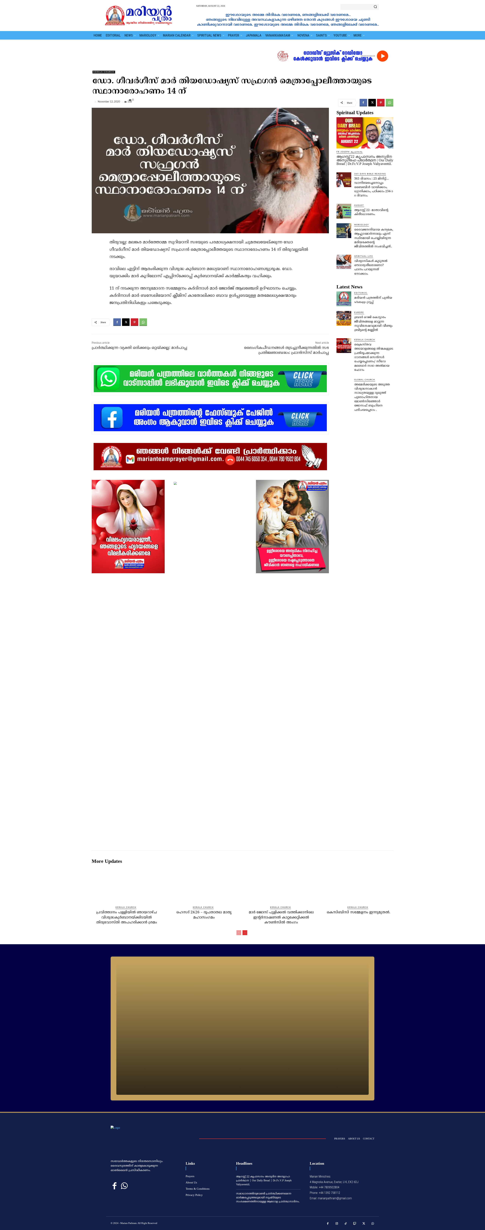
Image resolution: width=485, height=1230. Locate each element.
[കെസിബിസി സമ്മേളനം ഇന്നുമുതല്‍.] (358, 885)
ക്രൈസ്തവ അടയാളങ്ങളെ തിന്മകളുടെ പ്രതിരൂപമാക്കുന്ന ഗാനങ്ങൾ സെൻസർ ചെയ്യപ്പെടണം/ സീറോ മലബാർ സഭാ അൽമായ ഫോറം (373, 357)
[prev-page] (238, 932)
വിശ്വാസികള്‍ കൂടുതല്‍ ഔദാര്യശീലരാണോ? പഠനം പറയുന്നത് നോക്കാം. (370, 267)
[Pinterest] (381, 102)
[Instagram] (336, 1223)
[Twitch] (354, 1223)
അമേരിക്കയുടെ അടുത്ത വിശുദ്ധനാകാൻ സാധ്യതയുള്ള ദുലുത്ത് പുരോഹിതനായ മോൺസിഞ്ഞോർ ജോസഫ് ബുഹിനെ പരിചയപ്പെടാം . (372, 397)
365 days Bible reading (370, 174)
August (359, 205)
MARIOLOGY (361, 225)
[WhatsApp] (389, 102)
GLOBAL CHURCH (364, 380)
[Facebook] (363, 102)
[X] (372, 102)
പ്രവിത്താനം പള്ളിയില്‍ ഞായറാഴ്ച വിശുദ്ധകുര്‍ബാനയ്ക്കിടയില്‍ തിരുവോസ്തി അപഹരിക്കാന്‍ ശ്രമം (126, 917)
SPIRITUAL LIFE (363, 256)
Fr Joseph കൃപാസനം (349, 152)
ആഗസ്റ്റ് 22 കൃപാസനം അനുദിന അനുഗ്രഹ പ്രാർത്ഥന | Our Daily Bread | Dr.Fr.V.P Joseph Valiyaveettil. (364, 160)
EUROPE (359, 312)
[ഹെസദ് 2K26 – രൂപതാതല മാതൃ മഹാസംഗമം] (204, 885)
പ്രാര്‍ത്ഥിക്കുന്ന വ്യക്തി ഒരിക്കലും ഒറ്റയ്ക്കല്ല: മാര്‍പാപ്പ (139, 348)
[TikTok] (345, 1223)
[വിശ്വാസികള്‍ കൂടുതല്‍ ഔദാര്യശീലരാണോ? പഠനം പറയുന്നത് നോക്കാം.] (343, 262)
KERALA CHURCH (103, 72)
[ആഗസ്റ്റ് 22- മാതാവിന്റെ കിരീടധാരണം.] (343, 211)
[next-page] (244, 932)
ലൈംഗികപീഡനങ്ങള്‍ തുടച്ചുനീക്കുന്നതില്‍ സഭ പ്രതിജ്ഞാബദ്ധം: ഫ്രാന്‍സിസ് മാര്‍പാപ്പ (286, 350)
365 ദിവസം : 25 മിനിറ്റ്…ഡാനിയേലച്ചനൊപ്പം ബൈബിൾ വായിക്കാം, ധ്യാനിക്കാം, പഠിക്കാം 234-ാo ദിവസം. (373, 187)
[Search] (375, 7)
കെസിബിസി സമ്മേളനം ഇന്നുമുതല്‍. (358, 912)
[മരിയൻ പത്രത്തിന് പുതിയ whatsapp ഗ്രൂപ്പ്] (343, 298)
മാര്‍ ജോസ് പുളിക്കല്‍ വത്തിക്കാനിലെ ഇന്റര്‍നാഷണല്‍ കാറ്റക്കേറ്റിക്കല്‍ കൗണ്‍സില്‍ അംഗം (281, 917)
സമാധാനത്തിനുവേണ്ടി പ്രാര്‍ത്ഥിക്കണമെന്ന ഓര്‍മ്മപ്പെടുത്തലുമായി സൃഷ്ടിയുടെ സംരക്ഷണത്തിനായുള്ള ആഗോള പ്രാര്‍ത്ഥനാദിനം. (268, 1197)
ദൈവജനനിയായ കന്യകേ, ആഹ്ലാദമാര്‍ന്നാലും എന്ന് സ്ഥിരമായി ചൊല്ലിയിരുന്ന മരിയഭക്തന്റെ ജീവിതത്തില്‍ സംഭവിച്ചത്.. (373, 238)
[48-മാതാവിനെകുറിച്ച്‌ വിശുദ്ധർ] (242, 1028)
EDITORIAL (361, 293)
